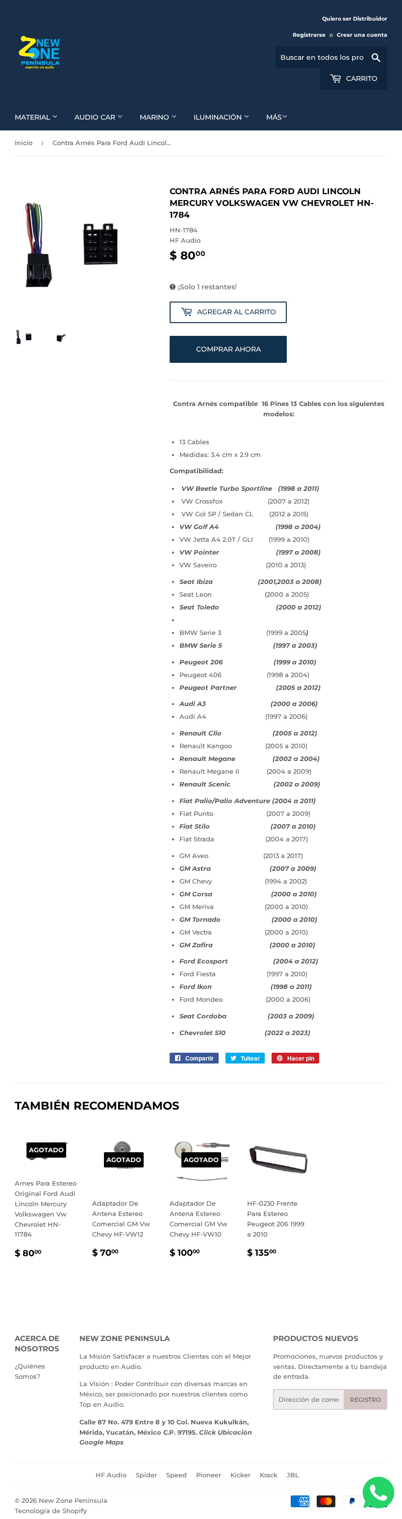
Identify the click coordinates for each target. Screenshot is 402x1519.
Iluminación (219, 117)
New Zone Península (73, 1500)
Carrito (360, 78)
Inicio (23, 143)
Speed (176, 1475)
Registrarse (309, 34)
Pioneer (208, 1475)
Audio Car (96, 117)
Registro (365, 1399)
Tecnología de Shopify (51, 1511)
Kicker (240, 1475)
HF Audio (111, 1475)
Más (274, 117)
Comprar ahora (228, 349)
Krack (268, 1475)
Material (33, 117)
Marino (155, 117)
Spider (146, 1475)
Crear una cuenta (362, 34)
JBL (293, 1475)
